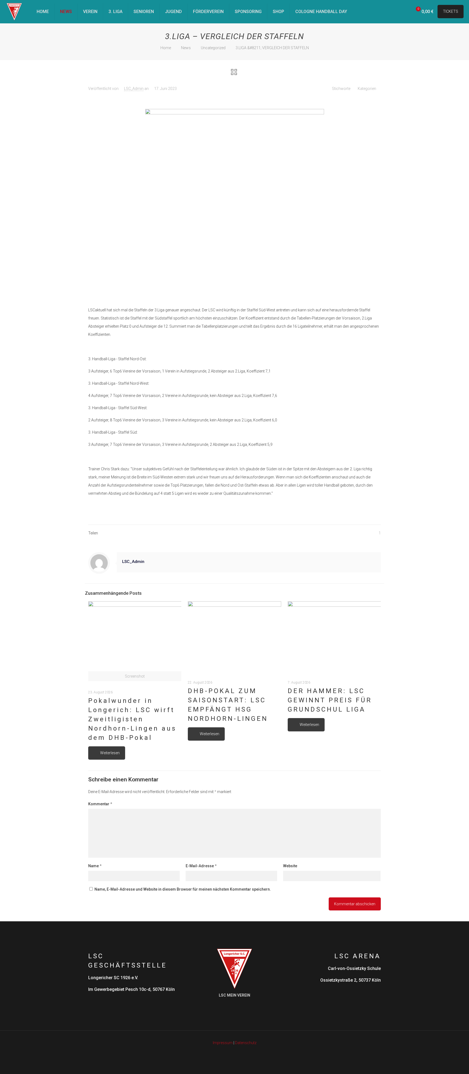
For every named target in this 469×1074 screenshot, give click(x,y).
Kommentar (100, 804)
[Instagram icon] (240, 1053)
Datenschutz (245, 1043)
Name (95, 866)
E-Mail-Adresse (201, 866)
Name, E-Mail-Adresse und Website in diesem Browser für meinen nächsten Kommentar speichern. (182, 889)
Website (290, 866)
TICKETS (450, 11)
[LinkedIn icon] (235, 1053)
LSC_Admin (134, 88)
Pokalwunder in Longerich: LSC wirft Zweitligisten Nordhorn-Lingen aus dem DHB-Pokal (132, 719)
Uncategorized (213, 48)
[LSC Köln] (14, 11)
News (186, 48)
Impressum (223, 1043)
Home (165, 48)
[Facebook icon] (229, 1053)
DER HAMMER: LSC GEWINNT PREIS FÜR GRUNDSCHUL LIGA (330, 700)
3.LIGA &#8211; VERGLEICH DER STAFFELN (272, 48)
